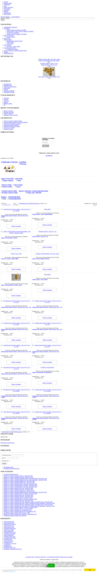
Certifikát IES (7, 545)
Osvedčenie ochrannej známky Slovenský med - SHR (17, 513)
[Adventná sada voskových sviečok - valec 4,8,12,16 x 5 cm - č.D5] (16, 302)
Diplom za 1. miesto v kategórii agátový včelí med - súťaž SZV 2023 (20, 485)
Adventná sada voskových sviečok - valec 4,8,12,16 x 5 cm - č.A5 (47, 307)
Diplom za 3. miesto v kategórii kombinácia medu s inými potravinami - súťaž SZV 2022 (25, 492)
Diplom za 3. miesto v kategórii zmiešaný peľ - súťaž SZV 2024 (19, 481)
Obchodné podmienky (9, 90)
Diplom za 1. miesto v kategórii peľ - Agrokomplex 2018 (17, 510)
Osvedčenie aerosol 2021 (10, 528)
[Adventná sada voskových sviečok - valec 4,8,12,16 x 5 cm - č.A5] (47, 302)
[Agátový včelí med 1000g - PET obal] (47, 253)
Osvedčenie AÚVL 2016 (10, 538)
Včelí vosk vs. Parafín (9, 127)
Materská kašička (8, 103)
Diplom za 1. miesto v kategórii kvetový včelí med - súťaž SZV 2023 (20, 484)
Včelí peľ (6, 99)
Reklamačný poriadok (9, 92)
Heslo (3, 458)
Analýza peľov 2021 (9, 525)
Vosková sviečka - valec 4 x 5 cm (49, 64)
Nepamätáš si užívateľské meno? (12, 468)
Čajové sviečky (10, 42)
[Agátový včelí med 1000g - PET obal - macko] (16, 280)
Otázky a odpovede (8, 7)
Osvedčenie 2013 (8, 546)
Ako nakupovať (7, 84)
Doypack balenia (11, 37)
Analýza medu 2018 (8, 535)
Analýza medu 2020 (8, 531)
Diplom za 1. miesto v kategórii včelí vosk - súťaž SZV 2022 (18, 495)
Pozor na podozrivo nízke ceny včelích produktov (16, 122)
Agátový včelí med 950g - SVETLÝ (9, 237)
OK (90, 570)
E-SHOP (6, 2)
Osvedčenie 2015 (8, 542)
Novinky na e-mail (8, 129)
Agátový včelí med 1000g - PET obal (40, 258)
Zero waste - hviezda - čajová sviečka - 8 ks (49, 76)
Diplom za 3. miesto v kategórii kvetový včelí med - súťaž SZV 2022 (20, 493)
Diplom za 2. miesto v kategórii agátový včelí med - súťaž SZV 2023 (20, 486)
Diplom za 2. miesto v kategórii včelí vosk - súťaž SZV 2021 (18, 500)
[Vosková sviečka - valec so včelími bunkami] (47, 209)
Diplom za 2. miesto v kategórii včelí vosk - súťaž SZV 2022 (18, 496)
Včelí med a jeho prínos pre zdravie (12, 123)
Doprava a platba (8, 3)
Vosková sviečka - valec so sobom (40, 279)
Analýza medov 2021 (9, 527)
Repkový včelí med (8, 111)
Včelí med (6, 98)
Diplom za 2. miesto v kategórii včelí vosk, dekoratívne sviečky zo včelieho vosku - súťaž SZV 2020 (28, 504)
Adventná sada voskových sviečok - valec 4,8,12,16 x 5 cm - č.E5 (47, 329)
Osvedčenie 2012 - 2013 (10, 547)
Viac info (12, 571)
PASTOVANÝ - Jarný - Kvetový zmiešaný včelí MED (20, 31)
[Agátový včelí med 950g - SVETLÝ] (16, 233)
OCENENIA (7, 4)
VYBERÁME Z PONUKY (9, 162)
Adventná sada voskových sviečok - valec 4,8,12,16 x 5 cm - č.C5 (16, 373)
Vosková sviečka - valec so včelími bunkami (42, 214)
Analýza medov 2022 (9, 523)
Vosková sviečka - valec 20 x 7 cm (40, 236)
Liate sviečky (10, 43)
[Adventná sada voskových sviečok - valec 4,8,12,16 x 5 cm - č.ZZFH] (16, 413)
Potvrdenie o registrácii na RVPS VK (13, 549)
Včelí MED (22, 162)
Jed (4, 105)
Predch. (25, 203)
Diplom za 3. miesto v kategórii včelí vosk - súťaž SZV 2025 (18, 477)
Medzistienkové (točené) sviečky (15, 41)
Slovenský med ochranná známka (12, 126)
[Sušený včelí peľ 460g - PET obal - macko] (49, 59)
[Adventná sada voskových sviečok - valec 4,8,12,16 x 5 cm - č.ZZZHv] (47, 413)
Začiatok (21, 203)
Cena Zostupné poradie (6, 204)
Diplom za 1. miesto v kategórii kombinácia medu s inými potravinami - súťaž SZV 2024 (25, 478)
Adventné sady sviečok (12, 49)
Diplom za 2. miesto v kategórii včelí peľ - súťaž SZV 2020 (18, 508)
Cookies (6, 89)
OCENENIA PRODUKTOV (11, 474)
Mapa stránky (7, 88)
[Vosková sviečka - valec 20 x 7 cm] (47, 231)
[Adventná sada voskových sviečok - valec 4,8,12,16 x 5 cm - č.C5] (16, 368)
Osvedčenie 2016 (8, 539)
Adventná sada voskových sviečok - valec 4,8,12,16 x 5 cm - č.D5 (16, 307)
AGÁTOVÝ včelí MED (13, 32)
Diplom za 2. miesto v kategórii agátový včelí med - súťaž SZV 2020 (20, 507)
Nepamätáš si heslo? (8, 467)
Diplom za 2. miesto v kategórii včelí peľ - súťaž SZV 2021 (18, 497)
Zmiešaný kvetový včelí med (11, 115)
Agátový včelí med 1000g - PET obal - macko (11, 285)
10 (33, 203)
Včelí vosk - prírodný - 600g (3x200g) (9, 258)
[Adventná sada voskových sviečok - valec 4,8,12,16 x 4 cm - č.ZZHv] (16, 210)
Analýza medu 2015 (8, 540)
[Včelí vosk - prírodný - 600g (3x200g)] (16, 253)
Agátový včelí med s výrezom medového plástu (15, 50)
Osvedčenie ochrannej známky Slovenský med (15, 515)
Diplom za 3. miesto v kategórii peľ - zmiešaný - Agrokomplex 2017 (20, 514)
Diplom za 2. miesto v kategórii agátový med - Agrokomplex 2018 (20, 511)
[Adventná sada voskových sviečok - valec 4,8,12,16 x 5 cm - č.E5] (47, 324)
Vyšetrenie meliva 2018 (9, 536)
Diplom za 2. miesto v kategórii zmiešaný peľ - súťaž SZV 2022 (19, 491)
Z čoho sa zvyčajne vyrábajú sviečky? (13, 121)
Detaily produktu (16, 226)
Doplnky (6, 52)
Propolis (6, 102)
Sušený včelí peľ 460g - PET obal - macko (49, 60)
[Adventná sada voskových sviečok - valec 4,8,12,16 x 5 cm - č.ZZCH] (47, 391)
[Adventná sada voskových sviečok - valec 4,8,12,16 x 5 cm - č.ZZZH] (16, 391)
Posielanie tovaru (8, 85)
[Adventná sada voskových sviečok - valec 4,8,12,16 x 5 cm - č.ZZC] (47, 346)
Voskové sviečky (8, 39)
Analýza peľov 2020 (9, 529)
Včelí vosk (6, 101)
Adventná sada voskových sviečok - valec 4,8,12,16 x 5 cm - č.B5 (16, 351)
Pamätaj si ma (5, 460)
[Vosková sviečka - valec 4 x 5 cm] (49, 63)
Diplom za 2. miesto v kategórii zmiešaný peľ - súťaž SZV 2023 (19, 482)
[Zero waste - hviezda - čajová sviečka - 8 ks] (49, 75)
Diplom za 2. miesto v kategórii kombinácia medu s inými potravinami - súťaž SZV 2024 (25, 480)
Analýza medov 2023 (9, 521)
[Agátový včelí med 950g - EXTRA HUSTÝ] (47, 367)
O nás (5, 6)
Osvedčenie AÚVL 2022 (10, 524)
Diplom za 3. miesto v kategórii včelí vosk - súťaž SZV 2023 (18, 489)
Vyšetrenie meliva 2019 (9, 534)
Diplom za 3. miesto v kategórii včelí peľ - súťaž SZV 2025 (18, 475)
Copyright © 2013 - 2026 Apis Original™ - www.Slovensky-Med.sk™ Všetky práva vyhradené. (49, 557)
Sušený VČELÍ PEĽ (9, 35)
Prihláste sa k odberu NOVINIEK (48, 139)
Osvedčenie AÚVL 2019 (10, 532)
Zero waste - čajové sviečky (13, 46)
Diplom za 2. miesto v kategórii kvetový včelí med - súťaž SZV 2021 (20, 499)
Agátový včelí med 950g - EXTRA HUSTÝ (42, 372)
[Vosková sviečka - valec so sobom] (47, 274)
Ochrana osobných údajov (10, 86)
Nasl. (35, 203)
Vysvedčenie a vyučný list (10, 543)
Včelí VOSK (7, 38)
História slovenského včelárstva (11, 125)
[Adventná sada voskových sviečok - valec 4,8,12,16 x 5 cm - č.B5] (16, 346)
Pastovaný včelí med (9, 112)
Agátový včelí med (8, 113)
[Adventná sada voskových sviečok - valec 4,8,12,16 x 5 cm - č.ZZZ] (16, 324)
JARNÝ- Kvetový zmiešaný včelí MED (16, 30)
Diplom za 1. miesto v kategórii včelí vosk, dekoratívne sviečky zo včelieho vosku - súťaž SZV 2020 (28, 502)
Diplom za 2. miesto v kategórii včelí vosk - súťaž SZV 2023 (18, 488)
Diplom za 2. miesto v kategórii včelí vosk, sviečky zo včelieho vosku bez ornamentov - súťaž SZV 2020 (29, 503)
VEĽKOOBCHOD (8, 53)
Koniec (38, 203)
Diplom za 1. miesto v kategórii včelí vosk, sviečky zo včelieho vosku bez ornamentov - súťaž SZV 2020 (29, 506)
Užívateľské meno (6, 455)
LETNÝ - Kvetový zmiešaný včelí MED (17, 34)
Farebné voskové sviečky (10, 48)
